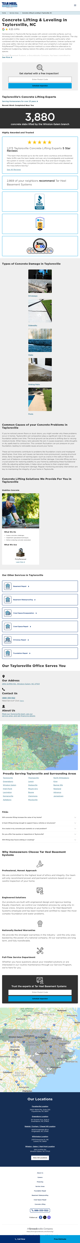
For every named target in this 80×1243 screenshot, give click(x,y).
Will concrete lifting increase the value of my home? (22, 817)
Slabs (30, 355)
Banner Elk (58, 785)
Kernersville (8, 796)
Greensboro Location (40, 1116)
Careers (40, 1177)
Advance (57, 792)
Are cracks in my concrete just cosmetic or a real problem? (24, 828)
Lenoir (31, 781)
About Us (40, 1173)
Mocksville (33, 800)
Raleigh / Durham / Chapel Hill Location (40, 1126)
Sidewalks (32, 326)
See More (6, 57)
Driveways (32, 296)
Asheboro (7, 800)
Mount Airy (33, 789)
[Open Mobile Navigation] (75, 5)
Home (4, 13)
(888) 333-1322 (8, 698)
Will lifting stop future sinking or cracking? (18, 840)
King (55, 781)
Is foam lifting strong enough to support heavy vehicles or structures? (28, 823)
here (22, 701)
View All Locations (40, 1158)
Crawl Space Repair (40, 1200)
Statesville (32, 785)
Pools (30, 414)
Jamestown (58, 796)
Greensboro (8, 781)
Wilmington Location (40, 1136)
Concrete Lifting (40, 1204)
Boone (31, 792)
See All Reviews (14, 170)
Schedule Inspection (40, 86)
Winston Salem (9, 785)
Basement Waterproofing (40, 1195)
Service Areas (14, 13)
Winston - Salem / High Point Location (40, 1146)
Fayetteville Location (40, 1106)
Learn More (20, 562)
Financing (40, 1182)
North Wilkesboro (61, 778)
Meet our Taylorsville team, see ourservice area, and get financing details (18, 715)
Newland (57, 789)
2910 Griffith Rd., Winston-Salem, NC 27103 (21, 684)
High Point (7, 789)
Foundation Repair (40, 1191)
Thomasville (33, 778)
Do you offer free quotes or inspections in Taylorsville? (23, 834)
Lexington (7, 792)
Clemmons (32, 796)
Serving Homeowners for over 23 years (19, 101)
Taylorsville (8, 778)
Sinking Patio (34, 384)
